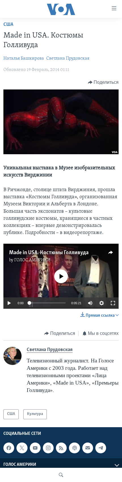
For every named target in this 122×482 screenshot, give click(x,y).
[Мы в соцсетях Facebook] (8, 448)
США (8, 24)
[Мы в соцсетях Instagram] (48, 448)
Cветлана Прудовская (67, 58)
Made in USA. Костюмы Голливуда (49, 253)
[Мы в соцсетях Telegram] (100, 448)
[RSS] (61, 448)
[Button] (103, 82)
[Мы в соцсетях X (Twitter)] (21, 448)
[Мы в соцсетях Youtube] (35, 448)
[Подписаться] (87, 448)
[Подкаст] (74, 448)
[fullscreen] (113, 303)
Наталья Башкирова (23, 58)
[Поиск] (61, 475)
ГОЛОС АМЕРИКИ (32, 260)
